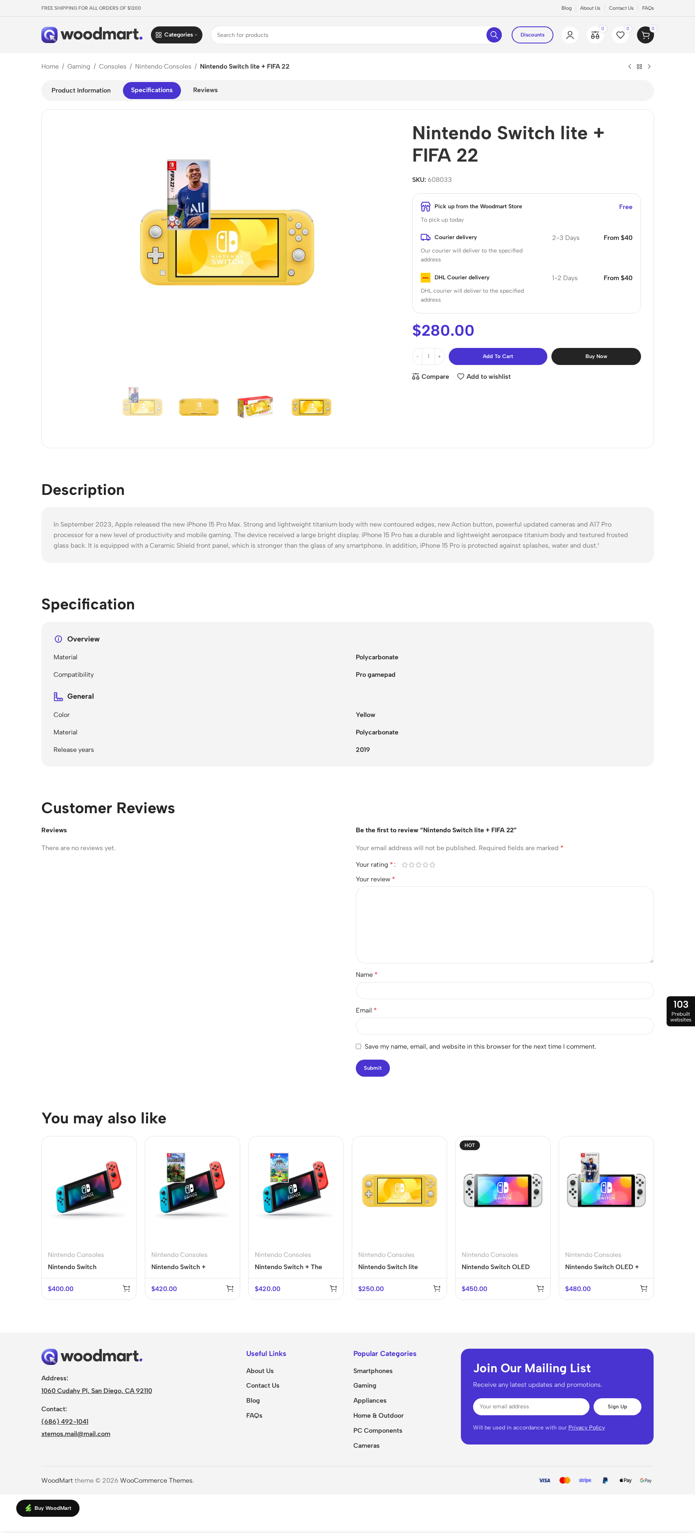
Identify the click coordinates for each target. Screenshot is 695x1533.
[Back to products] (639, 67)
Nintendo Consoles (163, 66)
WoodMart (57, 1480)
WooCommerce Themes (156, 1480)
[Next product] (649, 67)
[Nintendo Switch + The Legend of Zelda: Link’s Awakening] (296, 1190)
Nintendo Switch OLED (496, 1267)
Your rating (374, 865)
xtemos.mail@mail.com (75, 1434)
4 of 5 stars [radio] (425, 865)
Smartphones (373, 1371)
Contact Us (263, 1385)
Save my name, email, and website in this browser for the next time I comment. (480, 1046)
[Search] (494, 35)
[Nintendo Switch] (89, 1190)
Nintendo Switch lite (388, 1267)
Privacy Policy (586, 1427)
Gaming (78, 66)
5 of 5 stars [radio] (432, 865)
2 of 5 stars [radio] (412, 865)
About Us (260, 1371)
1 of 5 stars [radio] (405, 865)
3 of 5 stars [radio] (418, 865)
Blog (253, 1400)
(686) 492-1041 (64, 1421)
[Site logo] (92, 34)
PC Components (377, 1430)
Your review (375, 879)
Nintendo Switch (72, 1267)
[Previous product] (630, 67)
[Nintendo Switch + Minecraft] (192, 1190)
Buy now (596, 356)
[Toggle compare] (125, 1147)
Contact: (54, 1409)
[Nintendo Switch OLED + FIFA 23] (606, 1190)
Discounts (532, 35)
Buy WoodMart (52, 1508)
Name (367, 974)
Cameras (366, 1445)
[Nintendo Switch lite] (399, 1190)
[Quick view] (125, 1164)
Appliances (370, 1400)
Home (50, 66)
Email (366, 1010)
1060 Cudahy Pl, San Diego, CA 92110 (96, 1391)
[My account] (570, 35)
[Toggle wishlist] (125, 1181)
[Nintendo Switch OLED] (503, 1190)
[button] (126, 1288)
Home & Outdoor (378, 1415)
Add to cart (498, 356)
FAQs (254, 1415)
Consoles (113, 66)
